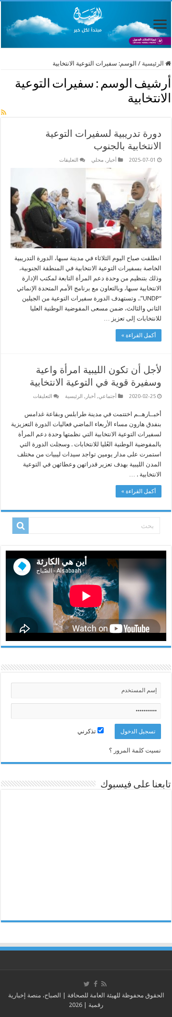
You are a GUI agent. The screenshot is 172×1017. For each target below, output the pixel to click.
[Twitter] (87, 984)
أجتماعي (107, 396)
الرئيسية (153, 63)
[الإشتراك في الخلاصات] (3, 112)
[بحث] (20, 526)
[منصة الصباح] (86, 24)
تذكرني (87, 731)
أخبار (112, 160)
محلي (97, 160)
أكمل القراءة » (138, 335)
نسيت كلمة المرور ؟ (135, 750)
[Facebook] (95, 984)
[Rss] (104, 984)
